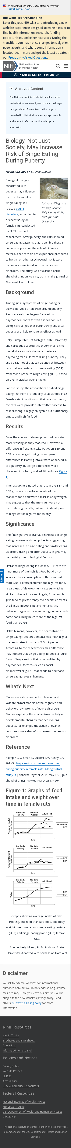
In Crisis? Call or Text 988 (36, 75)
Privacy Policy (11, 1066)
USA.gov (8, 1116)
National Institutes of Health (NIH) (23, 1101)
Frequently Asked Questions (27, 57)
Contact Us (9, 1045)
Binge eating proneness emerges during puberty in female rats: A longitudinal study (34, 768)
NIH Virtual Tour (13, 1106)
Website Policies (12, 1071)
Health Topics (11, 1035)
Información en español (17, 1050)
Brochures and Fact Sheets (19, 1040)
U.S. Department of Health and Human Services (31, 1111)
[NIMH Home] (21, 65)
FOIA (6, 1076)
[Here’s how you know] (35, 7)
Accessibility (10, 1081)
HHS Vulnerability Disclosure (20, 1086)
